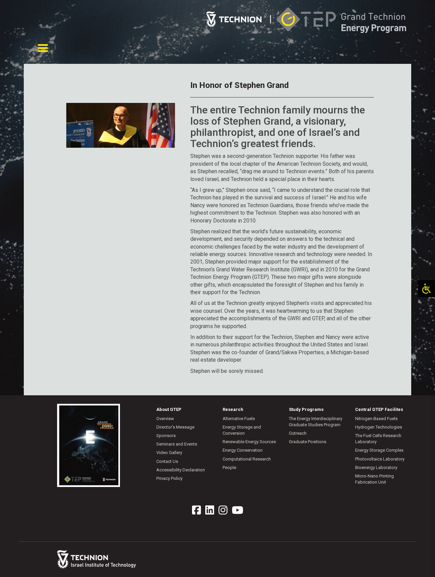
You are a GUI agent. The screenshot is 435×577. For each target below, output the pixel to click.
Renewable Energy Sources (249, 441)
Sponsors (166, 435)
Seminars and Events (176, 444)
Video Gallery (169, 452)
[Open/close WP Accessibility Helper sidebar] (426, 288)
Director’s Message (175, 427)
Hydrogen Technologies (378, 427)
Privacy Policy (169, 478)
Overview (165, 418)
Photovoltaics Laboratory (379, 459)
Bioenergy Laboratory (376, 467)
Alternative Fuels (239, 418)
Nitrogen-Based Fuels (376, 418)
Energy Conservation (243, 450)
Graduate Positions (307, 441)
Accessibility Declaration (180, 469)
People (229, 467)
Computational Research (247, 459)
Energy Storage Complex (379, 450)
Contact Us (167, 461)
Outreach (298, 433)
